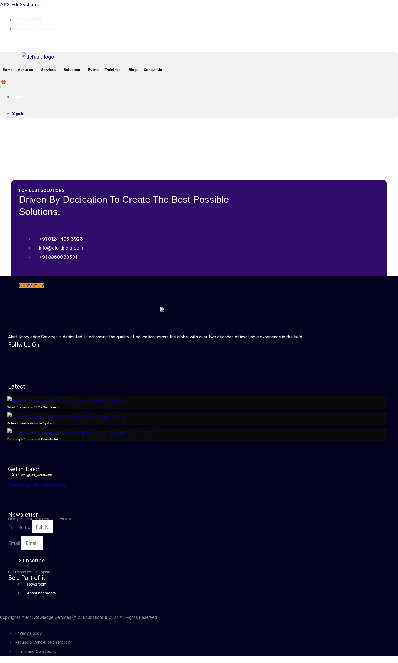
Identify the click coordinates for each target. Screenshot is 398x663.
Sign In (18, 97)
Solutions (72, 70)
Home (7, 70)
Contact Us (153, 70)
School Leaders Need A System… (32, 423)
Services (48, 70)
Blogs (133, 70)
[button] (26, 70)
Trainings (112, 70)
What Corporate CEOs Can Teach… (34, 407)
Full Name (20, 527)
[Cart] (2, 83)
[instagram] (254, 43)
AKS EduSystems (19, 4)
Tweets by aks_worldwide (37, 485)
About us (25, 70)
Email (14, 543)
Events (93, 70)
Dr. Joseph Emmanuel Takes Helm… (33, 439)
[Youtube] (249, 43)
